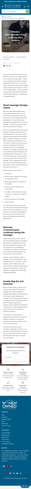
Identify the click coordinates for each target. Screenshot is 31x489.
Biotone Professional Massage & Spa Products (17, 478)
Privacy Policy (5, 439)
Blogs (3, 415)
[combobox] (19, 11)
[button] (2, 6)
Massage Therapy (21, 57)
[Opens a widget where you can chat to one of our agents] (25, 486)
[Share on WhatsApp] (10, 66)
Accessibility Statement (8, 443)
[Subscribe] (25, 357)
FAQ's (3, 421)
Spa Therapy (6, 59)
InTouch (9, 16)
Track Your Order (6, 425)
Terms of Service (6, 441)
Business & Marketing (9, 57)
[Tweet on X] (7, 66)
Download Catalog (6, 419)
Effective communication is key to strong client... (14, 18)
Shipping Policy (6, 435)
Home (4, 16)
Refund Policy (5, 437)
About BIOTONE (6, 433)
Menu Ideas (5, 423)
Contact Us (4, 417)
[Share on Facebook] (4, 66)
